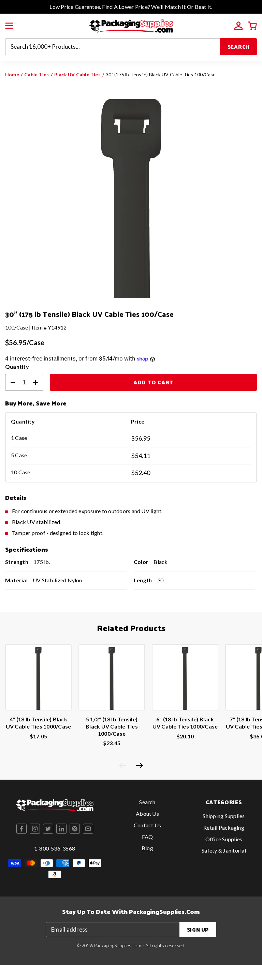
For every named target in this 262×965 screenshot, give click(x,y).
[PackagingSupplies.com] (131, 25)
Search (239, 46)
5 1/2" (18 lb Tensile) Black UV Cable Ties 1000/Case (112, 726)
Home (12, 74)
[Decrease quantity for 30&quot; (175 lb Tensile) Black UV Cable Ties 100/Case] (10, 382)
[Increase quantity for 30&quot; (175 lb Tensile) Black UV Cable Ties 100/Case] (38, 382)
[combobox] (112, 46)
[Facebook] (21, 829)
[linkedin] (61, 829)
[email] (88, 829)
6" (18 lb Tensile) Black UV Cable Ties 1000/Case (185, 723)
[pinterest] (75, 829)
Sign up (198, 929)
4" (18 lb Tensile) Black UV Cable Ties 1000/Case (38, 723)
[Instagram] (35, 829)
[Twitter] (48, 829)
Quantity (17, 366)
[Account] (238, 26)
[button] (9, 26)
